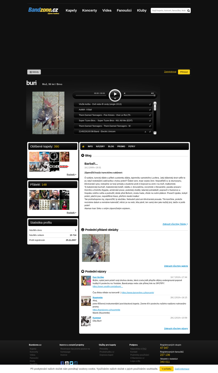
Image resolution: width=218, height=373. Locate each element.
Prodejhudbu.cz (107, 352)
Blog (111, 146)
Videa (106, 10)
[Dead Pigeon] (96, 248)
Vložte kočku (149, 104)
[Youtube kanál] (67, 363)
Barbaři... (91, 163)
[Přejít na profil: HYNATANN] (44, 202)
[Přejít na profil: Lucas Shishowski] (44, 192)
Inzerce (63, 355)
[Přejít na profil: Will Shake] (44, 154)
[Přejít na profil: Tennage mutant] (54, 154)
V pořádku (166, 369)
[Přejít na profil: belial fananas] (54, 202)
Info (90, 146)
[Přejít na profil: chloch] (34, 192)
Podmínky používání (139, 355)
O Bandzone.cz (137, 358)
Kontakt (133, 352)
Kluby (141, 10)
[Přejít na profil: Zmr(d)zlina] (64, 202)
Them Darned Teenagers (149, 115)
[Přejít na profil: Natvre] (34, 154)
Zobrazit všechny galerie (176, 266)
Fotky (131, 146)
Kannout (97, 318)
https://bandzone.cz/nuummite (106, 310)
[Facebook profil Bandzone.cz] (62, 363)
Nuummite (98, 297)
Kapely (71, 10)
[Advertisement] (109, 43)
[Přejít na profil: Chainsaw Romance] (64, 164)
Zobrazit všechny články (175, 224)
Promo (121, 146)
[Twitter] (72, 363)
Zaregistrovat (170, 72)
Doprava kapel (106, 355)
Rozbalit (71, 174)
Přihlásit (184, 72)
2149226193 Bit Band (149, 131)
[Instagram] (76, 363)
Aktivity (35, 72)
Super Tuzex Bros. (149, 120)
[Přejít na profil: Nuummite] (86, 297)
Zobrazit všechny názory (176, 328)
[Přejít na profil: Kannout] (44, 164)
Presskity (104, 349)
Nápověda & (138, 349)
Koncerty (89, 10)
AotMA (149, 109)
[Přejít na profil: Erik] (34, 202)
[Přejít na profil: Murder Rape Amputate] (64, 154)
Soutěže (33, 364)
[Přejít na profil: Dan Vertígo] (86, 277)
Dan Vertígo (98, 277)
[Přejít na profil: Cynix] (54, 164)
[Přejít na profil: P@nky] (54, 192)
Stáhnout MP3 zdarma (145, 131)
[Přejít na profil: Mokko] (64, 192)
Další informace (182, 369)
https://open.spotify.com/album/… (108, 286)
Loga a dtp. (135, 361)
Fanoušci (124, 10)
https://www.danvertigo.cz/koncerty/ (138, 292)
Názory (100, 146)
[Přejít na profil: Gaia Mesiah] (34, 164)
